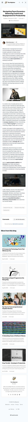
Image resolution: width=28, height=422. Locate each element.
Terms (21, 404)
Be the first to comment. (18, 224)
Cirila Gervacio (10, 42)
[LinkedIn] (16, 42)
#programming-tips (7, 207)
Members (7, 404)
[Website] (17, 395)
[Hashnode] (19, 395)
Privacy (17, 404)
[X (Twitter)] (15, 42)
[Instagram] (10, 395)
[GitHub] (13, 395)
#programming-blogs (19, 207)
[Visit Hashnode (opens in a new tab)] (14, 415)
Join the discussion (20, 219)
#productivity (6, 210)
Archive (12, 404)
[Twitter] (8, 395)
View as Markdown (15, 20)
